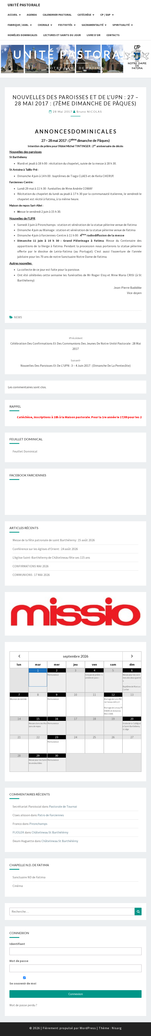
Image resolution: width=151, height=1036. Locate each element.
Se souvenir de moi (22, 983)
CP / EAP (105, 14)
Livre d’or (93, 35)
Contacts (113, 35)
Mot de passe (18, 961)
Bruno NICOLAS (89, 111)
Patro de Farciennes (51, 815)
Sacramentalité (92, 25)
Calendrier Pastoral (57, 14)
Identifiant (17, 944)
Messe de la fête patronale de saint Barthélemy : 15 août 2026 (54, 540)
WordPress (88, 1028)
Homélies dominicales (22, 35)
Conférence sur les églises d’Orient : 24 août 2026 (45, 549)
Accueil (12, 14)
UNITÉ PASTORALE (24, 4)
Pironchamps (38, 824)
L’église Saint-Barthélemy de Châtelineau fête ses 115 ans (51, 557)
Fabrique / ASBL (18, 25)
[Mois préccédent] (19, 656)
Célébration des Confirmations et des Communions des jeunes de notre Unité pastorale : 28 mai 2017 (75, 343)
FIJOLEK (18, 832)
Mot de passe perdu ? (23, 1005)
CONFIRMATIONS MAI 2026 (31, 566)
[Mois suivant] (132, 656)
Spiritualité (121, 25)
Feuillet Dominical (25, 451)
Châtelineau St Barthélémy (50, 832)
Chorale (43, 25)
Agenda (32, 14)
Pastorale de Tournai (63, 806)
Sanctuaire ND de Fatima (29, 877)
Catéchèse (84, 14)
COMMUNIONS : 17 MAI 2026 (31, 575)
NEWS (18, 317)
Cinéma (18, 886)
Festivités (65, 25)
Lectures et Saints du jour (62, 35)
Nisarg (117, 1028)
